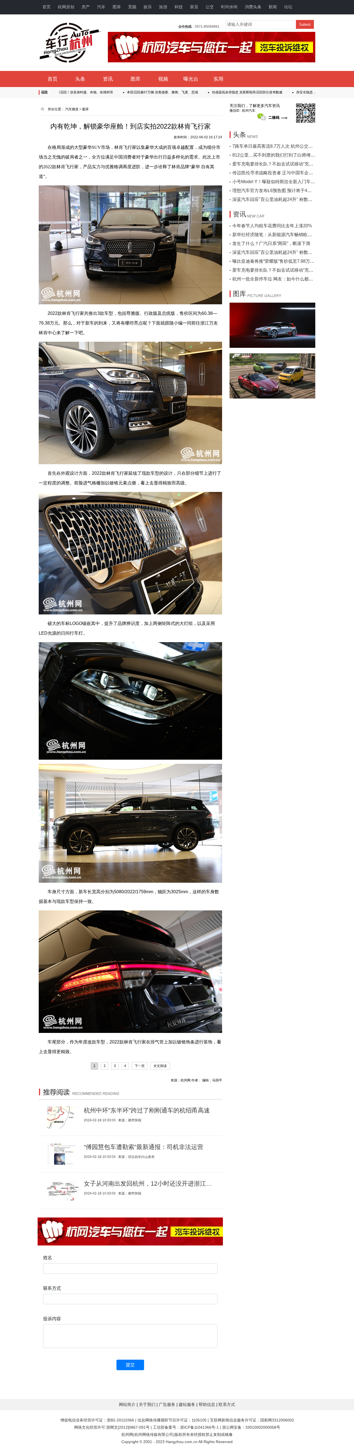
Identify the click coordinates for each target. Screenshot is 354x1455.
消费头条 (253, 6)
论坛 (288, 6)
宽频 (132, 6)
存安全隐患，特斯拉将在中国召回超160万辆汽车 (295, 92)
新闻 (273, 6)
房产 (86, 6)
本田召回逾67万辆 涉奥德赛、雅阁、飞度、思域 (125, 92)
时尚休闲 (229, 6)
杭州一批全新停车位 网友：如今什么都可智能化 (279, 279)
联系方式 (226, 1404)
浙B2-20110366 (120, 1420)
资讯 (108, 79)
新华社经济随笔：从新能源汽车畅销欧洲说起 (276, 234)
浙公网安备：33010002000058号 (251, 1427)
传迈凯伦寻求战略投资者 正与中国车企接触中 (277, 172)
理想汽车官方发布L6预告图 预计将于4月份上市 (278, 190)
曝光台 (190, 79)
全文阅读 (160, 1066)
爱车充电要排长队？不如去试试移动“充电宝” (275, 164)
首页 (46, 6)
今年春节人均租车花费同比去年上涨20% (272, 225)
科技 (179, 6)
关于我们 (148, 1404)
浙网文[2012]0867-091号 (128, 1427)
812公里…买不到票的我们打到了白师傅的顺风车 (280, 155)
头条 (80, 79)
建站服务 (187, 1404)
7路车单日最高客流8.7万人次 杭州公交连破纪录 (279, 146)
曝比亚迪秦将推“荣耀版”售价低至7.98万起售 (275, 261)
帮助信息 (207, 1404)
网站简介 (128, 1404)
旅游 (163, 6)
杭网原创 (66, 6)
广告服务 (167, 1404)
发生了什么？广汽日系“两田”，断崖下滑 (271, 243)
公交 (209, 6)
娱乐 (148, 6)
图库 (117, 6)
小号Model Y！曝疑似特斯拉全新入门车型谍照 (278, 181)
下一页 (140, 1066)
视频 (163, 79)
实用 (218, 79)
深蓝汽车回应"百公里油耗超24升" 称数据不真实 (279, 199)
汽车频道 (72, 109)
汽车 (101, 6)
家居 (194, 6)
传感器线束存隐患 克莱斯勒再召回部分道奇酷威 (210, 92)
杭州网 (127, 1434)
